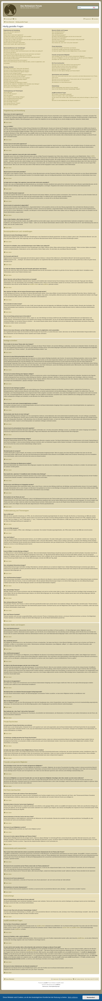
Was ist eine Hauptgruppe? (58, 41)
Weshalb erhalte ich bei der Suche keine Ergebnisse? (65, 66)
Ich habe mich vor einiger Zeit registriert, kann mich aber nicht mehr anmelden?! (23, 39)
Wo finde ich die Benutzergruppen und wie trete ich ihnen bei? (66, 36)
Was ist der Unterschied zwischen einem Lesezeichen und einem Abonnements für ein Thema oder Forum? (74, 76)
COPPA (93, 156)
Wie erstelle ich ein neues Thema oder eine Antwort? (16, 68)
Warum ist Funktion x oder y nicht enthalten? (62, 95)
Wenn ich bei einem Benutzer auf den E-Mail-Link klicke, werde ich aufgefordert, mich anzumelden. (24, 62)
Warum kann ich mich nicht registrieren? (13, 35)
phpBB (45, 982)
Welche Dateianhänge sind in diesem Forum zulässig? (65, 87)
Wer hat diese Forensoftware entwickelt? (62, 94)
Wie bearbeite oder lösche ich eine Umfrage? (14, 76)
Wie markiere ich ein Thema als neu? (13, 87)
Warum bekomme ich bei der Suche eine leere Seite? (64, 67)
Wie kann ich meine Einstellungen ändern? (14, 49)
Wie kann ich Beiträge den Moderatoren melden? (15, 82)
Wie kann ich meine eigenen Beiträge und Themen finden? (66, 70)
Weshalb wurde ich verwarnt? (11, 81)
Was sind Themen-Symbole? (11, 104)
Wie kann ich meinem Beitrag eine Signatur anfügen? (16, 71)
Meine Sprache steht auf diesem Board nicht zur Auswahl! (18, 55)
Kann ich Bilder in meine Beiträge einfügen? (14, 97)
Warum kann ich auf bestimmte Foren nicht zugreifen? (17, 77)
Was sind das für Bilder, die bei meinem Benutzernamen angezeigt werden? (22, 57)
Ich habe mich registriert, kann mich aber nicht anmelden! (17, 36)
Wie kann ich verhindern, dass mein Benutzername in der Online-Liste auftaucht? (23, 51)
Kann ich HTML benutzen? (10, 93)
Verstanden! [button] (91, 997)
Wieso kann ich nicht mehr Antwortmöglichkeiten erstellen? (18, 74)
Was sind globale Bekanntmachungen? (13, 98)
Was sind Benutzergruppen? (59, 35)
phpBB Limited (34, 284)
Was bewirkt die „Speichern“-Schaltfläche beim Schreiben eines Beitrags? (21, 84)
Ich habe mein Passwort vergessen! (12, 41)
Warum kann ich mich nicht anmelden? (13, 38)
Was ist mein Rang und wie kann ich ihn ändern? (15, 60)
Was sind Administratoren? (58, 31)
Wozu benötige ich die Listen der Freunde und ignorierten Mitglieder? (68, 56)
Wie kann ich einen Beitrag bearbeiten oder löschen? (16, 70)
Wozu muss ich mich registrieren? (12, 31)
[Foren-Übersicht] (11, 9)
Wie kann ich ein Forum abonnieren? (61, 80)
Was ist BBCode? (8, 92)
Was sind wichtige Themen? (10, 101)
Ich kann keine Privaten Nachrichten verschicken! (64, 47)
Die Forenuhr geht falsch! (10, 52)
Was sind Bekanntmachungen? (11, 100)
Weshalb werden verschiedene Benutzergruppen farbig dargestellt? (68, 39)
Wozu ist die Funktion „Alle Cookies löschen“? (15, 44)
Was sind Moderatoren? (57, 33)
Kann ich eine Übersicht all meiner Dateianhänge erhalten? (66, 89)
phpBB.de (45, 284)
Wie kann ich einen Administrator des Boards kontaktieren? (66, 100)
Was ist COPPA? (8, 33)
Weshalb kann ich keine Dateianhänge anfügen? (15, 79)
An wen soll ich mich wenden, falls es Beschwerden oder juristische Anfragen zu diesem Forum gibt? (75, 98)
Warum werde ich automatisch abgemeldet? (14, 42)
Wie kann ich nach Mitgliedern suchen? (61, 69)
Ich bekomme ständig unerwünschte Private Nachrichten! (66, 49)
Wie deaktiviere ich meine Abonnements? (62, 82)
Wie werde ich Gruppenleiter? (59, 38)
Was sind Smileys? (8, 95)
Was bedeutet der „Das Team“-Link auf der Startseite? (65, 42)
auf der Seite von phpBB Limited (71, 927)
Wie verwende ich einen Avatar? (11, 58)
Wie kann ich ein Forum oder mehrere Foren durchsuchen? (66, 64)
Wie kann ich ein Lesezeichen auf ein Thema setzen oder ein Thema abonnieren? (71, 79)
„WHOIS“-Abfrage (31, 950)
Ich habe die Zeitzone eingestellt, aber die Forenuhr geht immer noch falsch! (22, 54)
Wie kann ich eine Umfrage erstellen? (13, 73)
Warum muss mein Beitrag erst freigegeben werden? (16, 85)
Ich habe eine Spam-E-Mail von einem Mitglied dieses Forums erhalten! (69, 51)
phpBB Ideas (80, 938)
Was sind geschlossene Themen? (12, 103)
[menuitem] (15, 19)
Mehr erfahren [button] (73, 997)
